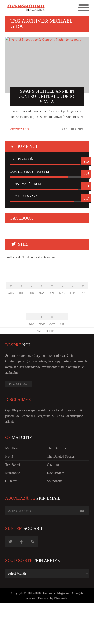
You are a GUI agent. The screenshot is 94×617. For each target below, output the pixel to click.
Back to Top (45, 331)
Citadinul (53, 464)
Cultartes (11, 481)
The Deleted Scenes (61, 456)
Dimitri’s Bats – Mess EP (30, 171)
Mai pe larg (18, 383)
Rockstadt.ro (55, 473)
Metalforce (12, 448)
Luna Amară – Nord (26, 184)
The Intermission (58, 448)
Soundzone (55, 481)
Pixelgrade (60, 598)
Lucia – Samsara (24, 196)
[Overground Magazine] (26, 8)
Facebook (21, 218)
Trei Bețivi (12, 464)
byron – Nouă (21, 159)
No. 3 (9, 456)
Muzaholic (12, 473)
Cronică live (19, 129)
